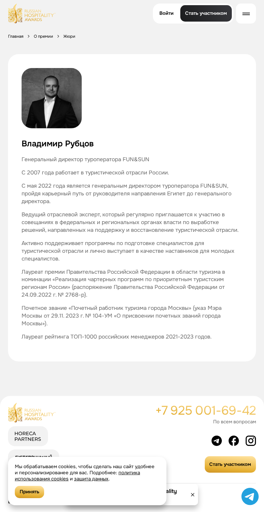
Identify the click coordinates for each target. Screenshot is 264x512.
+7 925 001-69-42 (205, 410)
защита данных (91, 479)
